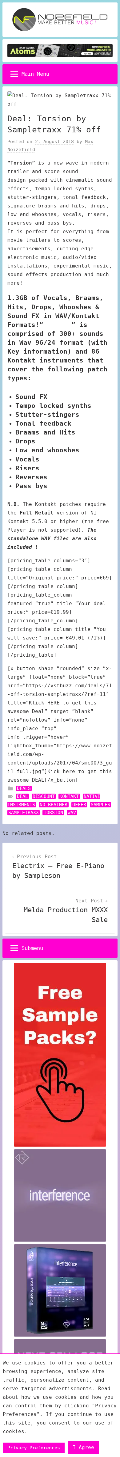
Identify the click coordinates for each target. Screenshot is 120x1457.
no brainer (53, 804)
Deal (22, 796)
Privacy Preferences (33, 1447)
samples (100, 804)
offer (79, 804)
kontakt (69, 796)
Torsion (53, 812)
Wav (72, 812)
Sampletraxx (23, 812)
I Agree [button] (83, 1447)
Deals (24, 788)
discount (44, 796)
